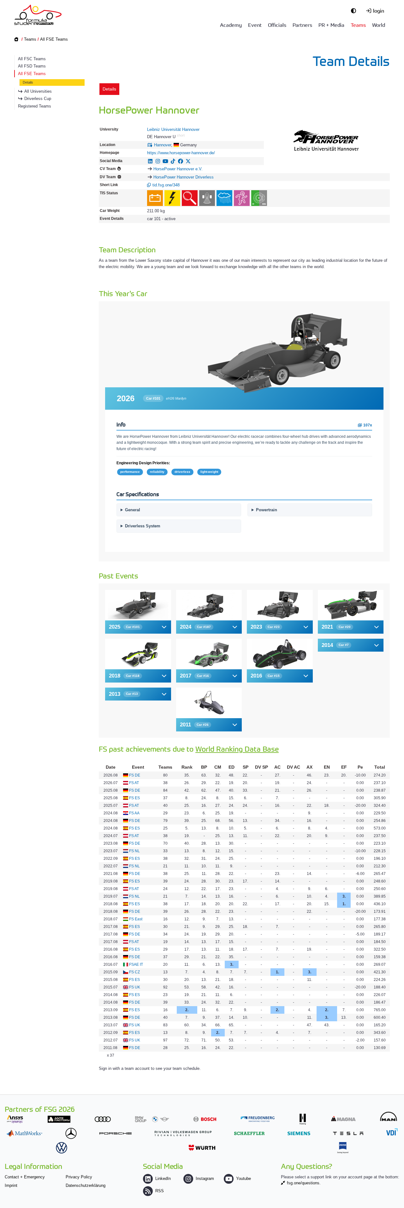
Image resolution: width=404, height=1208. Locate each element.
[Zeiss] (342, 1147)
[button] (138, 626)
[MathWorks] (24, 1133)
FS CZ (134, 972)
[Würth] (202, 1147)
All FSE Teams (54, 39)
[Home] (38, 15)
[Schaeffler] (249, 1133)
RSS (159, 1190)
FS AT (134, 783)
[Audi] (103, 1119)
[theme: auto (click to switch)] (355, 10)
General (132, 509)
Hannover (162, 145)
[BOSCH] (204, 1119)
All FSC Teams (32, 58)
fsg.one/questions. (304, 1183)
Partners (302, 24)
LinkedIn (163, 1178)
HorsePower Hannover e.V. (178, 169)
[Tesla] (348, 1133)
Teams (358, 24)
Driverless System (142, 526)
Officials (277, 24)
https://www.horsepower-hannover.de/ (181, 152)
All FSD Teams (32, 66)
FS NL (134, 851)
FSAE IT (136, 964)
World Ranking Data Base (237, 748)
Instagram (205, 1178)
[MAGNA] (343, 1118)
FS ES (134, 798)
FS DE (134, 775)
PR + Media (331, 24)
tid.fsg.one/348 (166, 185)
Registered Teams (34, 106)
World (378, 24)
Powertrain (266, 509)
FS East (135, 919)
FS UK (134, 987)
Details (28, 82)
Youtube (243, 1178)
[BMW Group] (152, 1119)
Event (255, 24)
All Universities (38, 91)
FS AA (134, 813)
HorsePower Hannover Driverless (183, 177)
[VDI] (392, 1131)
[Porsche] (115, 1133)
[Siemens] (299, 1133)
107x (367, 425)
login (378, 10)
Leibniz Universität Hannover (173, 129)
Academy (231, 24)
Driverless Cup (37, 98)
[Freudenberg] (258, 1119)
